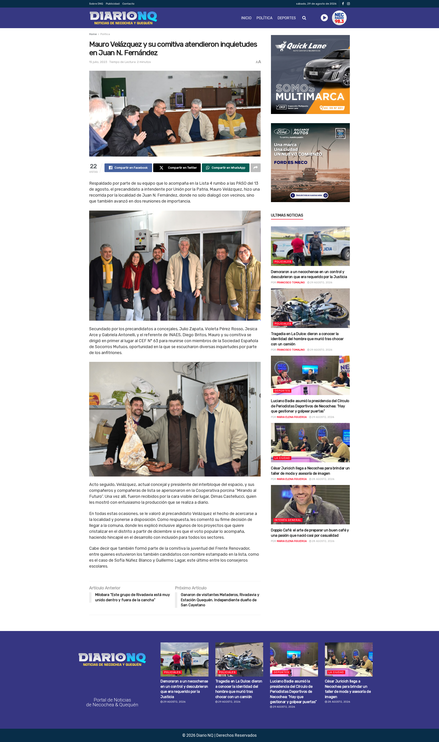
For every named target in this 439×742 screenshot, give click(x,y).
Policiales (283, 261)
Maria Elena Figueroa (292, 417)
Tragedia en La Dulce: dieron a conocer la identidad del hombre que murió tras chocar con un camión (307, 339)
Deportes (287, 18)
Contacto (128, 3)
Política (265, 18)
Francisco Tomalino (291, 282)
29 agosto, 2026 (320, 282)
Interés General (288, 520)
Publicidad (113, 3)
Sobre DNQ (96, 3)
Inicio (246, 18)
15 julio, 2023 (98, 62)
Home (93, 34)
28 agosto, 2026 (322, 479)
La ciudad (282, 458)
